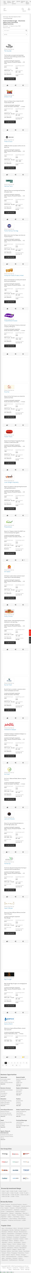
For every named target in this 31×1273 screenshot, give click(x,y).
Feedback (21, 1267)
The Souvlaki (7, 51)
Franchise (5, 16)
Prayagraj (13, 1253)
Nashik (19, 1249)
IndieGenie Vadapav (10, 729)
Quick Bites (19, 1124)
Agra (3, 1228)
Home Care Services (6, 1113)
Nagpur (14, 1249)
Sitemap (27, 1269)
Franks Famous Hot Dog (11, 231)
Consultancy (4, 1093)
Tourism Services (20, 1114)
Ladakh (24, 1220)
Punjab (27, 1215)
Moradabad (23, 1247)
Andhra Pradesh (5, 1204)
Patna (8, 1253)
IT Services (3, 1095)
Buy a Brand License (5, 2)
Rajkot (8, 1254)
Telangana (4, 1220)
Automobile (19, 1090)
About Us (9, 1267)
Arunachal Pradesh (16, 1204)
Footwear (18, 1104)
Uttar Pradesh (13, 1218)
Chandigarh (8, 1206)
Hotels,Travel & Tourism (23, 1109)
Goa (2, 1208)
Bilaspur (4, 1233)
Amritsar (26, 1228)
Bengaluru (23, 1230)
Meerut (16, 1247)
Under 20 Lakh (6, 1194)
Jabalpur (16, 1240)
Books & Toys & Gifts (6, 1122)
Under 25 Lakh (15, 1194)
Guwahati (15, 1239)
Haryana (12, 1208)
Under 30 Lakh (25, 1194)
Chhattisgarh (16, 1206)
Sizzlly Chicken (8, 616)
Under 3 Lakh (23, 1191)
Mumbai (4, 1249)
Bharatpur (4, 1232)
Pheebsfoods (8, 527)
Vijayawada (5, 1260)
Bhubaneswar (23, 1232)
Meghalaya (18, 1213)
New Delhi (15, 1251)
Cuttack (17, 1235)
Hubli (26, 1239)
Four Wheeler (4, 1081)
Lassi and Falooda (9, 819)
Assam (25, 1204)
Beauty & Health (20, 1077)
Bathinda (17, 1230)
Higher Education (5, 1102)
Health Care (19, 1082)
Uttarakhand (4, 1218)
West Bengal (21, 1218)
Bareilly (11, 1230)
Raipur (3, 1254)
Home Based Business (7, 1109)
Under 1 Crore (15, 1196)
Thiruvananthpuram (11, 1256)
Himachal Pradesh (21, 1208)
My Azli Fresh (8, 685)
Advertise (18, 1)
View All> (18, 1105)
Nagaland (3, 1215)
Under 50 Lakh (6, 1196)
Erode (3, 1237)
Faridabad (9, 1237)
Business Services (6, 1088)
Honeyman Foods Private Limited (14, 275)
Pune (26, 1253)
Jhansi (23, 1242)
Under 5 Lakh (5, 1193)
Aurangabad (5, 1230)
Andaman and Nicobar (14, 1220)
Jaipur (21, 1240)
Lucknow (17, 1246)
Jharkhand (16, 1209)
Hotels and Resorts (21, 1111)
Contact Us (15, 1267)
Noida (20, 1251)
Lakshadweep (10, 1211)
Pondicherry (20, 1215)
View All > (3, 1084)
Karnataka (23, 1209)
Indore (10, 1240)
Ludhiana (23, 1246)
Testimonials (16, 1269)
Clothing (18, 1102)
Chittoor (4, 1235)
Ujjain (3, 1258)
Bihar (2, 1206)
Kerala (2, 1211)
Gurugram (9, 1239)
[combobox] (15, 30)
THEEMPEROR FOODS (10, 321)
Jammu (10, 1242)
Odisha (14, 1215)
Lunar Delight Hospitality (11, 482)
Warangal (21, 1260)
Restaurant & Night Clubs (22, 1125)
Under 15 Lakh (24, 1193)
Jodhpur (4, 1244)
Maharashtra (4, 1213)
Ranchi (13, 1254)
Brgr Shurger (8, 979)
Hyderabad (5, 1240)
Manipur (11, 1213)
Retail (2, 1120)
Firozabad (15, 1237)
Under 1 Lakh (5, 1191)
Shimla (18, 1254)
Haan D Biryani (8, 908)
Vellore (20, 1258)
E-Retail (2, 1125)
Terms (22, 1269)
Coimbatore (10, 1235)
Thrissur (20, 1256)
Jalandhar (4, 1242)
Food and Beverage (21, 1120)
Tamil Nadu (16, 1216)
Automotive (4, 1077)
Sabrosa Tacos (8, 186)
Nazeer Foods (8, 437)
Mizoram (25, 1213)
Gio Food (7, 774)
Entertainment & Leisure (7, 1134)
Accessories (19, 1100)
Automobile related (5, 1079)
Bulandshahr (10, 1233)
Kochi (14, 1244)
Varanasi (14, 1258)
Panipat (4, 1253)
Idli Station (7, 572)
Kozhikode (11, 1246)
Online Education (5, 1104)
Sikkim (9, 1216)
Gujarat (6, 1208)
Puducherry (21, 1253)
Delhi (9, 1215)
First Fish (6, 392)
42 (16, 1065)
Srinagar (23, 1254)
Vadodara (8, 1258)
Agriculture (19, 1093)
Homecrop (7, 863)
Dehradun (23, 1235)
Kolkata (19, 1244)
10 (6, 1065)
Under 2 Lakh (14, 1191)
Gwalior (21, 1239)
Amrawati (20, 1228)
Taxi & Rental (19, 1113)
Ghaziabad (23, 1237)
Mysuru (9, 1249)
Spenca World (8, 1024)
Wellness (18, 1084)
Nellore (9, 1251)
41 (13, 1065)
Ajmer (15, 1228)
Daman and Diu (25, 1206)
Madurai (4, 1247)
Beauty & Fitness (5, 1111)
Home (4, 1267)
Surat (3, 1256)
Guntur (3, 1239)
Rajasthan (3, 1216)
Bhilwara (10, 1232)
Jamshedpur (17, 1242)
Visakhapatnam (13, 1260)
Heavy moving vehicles (7, 1082)
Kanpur (9, 1244)
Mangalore (10, 1247)
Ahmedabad (8, 1228)
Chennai (25, 1233)
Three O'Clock (8, 141)
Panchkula (26, 1251)
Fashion (18, 1099)
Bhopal (16, 1232)
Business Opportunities (14, 16)
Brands (27, 1267)
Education (18, 1091)
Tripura (22, 1216)
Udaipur (26, 1256)
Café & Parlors (20, 1122)
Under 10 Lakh (14, 1193)
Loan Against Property (27, 2)
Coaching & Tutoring (6, 1100)
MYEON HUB (8, 97)
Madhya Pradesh (20, 1211)
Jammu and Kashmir (6, 1209)
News (10, 1269)
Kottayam (4, 1246)
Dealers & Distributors (22, 1088)
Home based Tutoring (6, 1114)
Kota (23, 1244)
